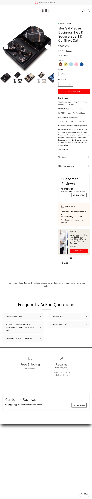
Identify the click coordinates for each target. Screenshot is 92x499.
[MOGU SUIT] (46, 11)
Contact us (7, 441)
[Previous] (6, 46)
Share (65, 263)
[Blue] (81, 64)
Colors (5, 448)
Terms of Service (55, 445)
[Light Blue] (71, 64)
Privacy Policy (54, 448)
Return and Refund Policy (59, 441)
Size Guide (62, 157)
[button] (83, 11)
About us (6, 437)
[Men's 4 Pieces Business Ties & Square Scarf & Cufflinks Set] (5, 77)
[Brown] (60, 64)
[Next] (47, 46)
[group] (46, 2)
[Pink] (76, 64)
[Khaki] (66, 64)
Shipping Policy (54, 437)
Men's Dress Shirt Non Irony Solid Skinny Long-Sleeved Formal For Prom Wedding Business (78, 239)
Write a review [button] (79, 195)
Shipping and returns (66, 166)
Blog (50, 452)
